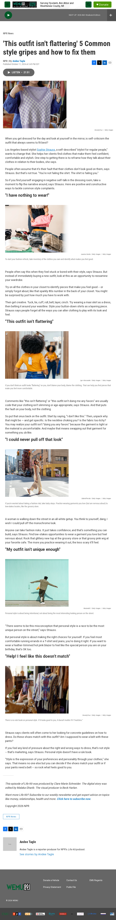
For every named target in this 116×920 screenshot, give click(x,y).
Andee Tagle (19, 60)
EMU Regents (96, 880)
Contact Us (71, 880)
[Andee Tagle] (10, 844)
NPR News (8, 33)
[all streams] (111, 15)
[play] (8, 15)
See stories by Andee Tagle (37, 854)
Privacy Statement (52, 887)
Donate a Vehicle (51, 880)
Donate (103, 4)
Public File (71, 887)
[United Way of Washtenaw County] (112, 914)
